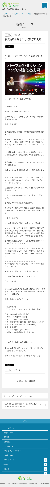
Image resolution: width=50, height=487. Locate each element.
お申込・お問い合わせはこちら (20, 342)
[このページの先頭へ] (25, 421)
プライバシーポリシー (12, 451)
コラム (6, 469)
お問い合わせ (9, 455)
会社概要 (7, 442)
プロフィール (9, 460)
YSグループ (8, 446)
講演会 (6, 437)
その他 (8, 35)
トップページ (9, 428)
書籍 (6, 464)
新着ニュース (9, 433)
